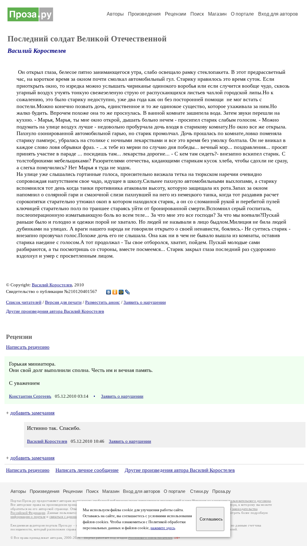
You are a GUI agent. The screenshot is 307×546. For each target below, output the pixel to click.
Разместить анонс (102, 302)
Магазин (217, 14)
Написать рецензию (27, 347)
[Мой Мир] (121, 292)
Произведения (144, 14)
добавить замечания (32, 413)
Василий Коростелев (36, 50)
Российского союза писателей (150, 537)
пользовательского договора (249, 500)
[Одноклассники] (115, 292)
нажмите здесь (163, 528)
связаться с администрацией (70, 516)
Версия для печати (63, 302)
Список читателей (23, 302)
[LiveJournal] (127, 292)
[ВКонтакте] (109, 292)
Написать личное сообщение (87, 470)
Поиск (197, 14)
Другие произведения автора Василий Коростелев (55, 311)
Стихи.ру (199, 491)
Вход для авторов (278, 14)
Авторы (115, 14)
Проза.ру (221, 491)
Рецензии (175, 14)
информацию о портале (28, 516)
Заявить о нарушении (145, 302)
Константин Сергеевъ (30, 396)
